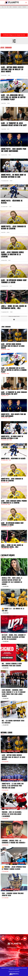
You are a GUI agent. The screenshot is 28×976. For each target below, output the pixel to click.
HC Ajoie (4, 751)
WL (7, 6)
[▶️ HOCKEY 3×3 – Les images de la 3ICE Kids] (14, 597)
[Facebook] (3, 938)
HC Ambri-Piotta (5, 779)
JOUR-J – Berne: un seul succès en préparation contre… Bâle (13, 307)
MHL (11, 6)
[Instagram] (10, 938)
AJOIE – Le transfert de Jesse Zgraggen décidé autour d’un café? (14, 124)
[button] (26, 2)
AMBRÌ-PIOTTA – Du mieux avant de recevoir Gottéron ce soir (13, 175)
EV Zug (4, 889)
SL (5, 6)
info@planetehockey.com (14, 955)
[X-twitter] (17, 938)
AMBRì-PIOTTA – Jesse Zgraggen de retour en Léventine (13, 227)
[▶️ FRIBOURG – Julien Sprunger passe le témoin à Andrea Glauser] (14, 856)
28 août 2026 (5, 818)
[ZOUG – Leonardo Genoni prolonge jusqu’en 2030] (14, 882)
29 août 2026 (5, 761)
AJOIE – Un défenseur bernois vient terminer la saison (14, 281)
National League (10, 751)
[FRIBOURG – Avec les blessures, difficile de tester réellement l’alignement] (14, 801)
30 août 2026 (5, 586)
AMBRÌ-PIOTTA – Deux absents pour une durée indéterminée (13, 150)
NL (2, 6)
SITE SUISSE (17, 751)
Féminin (24, 6)
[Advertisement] (14, 22)
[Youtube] (25, 938)
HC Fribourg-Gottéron (6, 808)
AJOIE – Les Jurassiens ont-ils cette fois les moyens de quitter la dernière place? (13, 97)
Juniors (19, 6)
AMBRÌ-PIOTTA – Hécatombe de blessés (11, 201)
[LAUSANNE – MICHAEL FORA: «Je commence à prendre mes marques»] (14, 829)
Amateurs (15, 6)
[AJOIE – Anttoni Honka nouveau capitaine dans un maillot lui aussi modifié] (14, 744)
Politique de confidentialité (14, 958)
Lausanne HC (5, 836)
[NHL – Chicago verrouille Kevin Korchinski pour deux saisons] (14, 652)
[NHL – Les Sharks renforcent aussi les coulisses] (14, 710)
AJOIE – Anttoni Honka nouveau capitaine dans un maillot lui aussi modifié (12, 69)
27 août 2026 (5, 897)
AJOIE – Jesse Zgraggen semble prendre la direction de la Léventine (12, 254)
